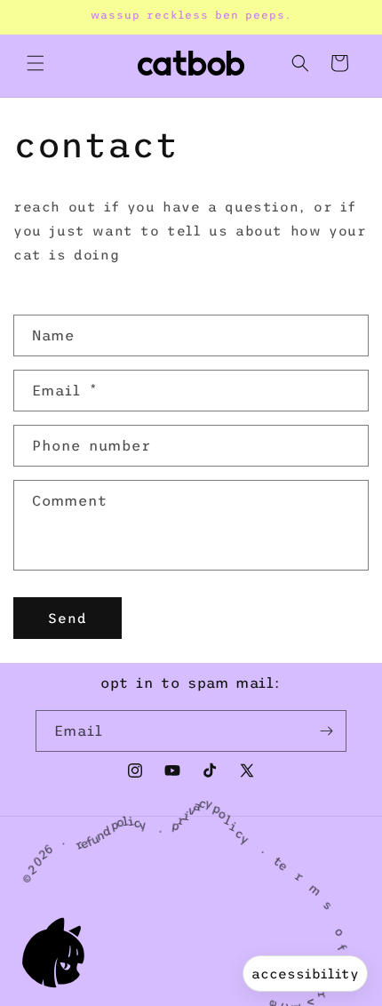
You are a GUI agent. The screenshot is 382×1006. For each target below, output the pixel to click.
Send (67, 618)
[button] (35, 63)
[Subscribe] (326, 731)
